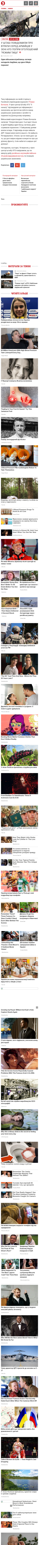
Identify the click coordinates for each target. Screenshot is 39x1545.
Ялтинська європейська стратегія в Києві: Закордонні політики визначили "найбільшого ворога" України (28, 185)
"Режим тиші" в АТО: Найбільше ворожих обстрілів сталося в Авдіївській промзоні (26, 285)
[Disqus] (19, 236)
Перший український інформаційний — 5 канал (3, 3)
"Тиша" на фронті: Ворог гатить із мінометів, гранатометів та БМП (25, 275)
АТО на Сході (14, 39)
